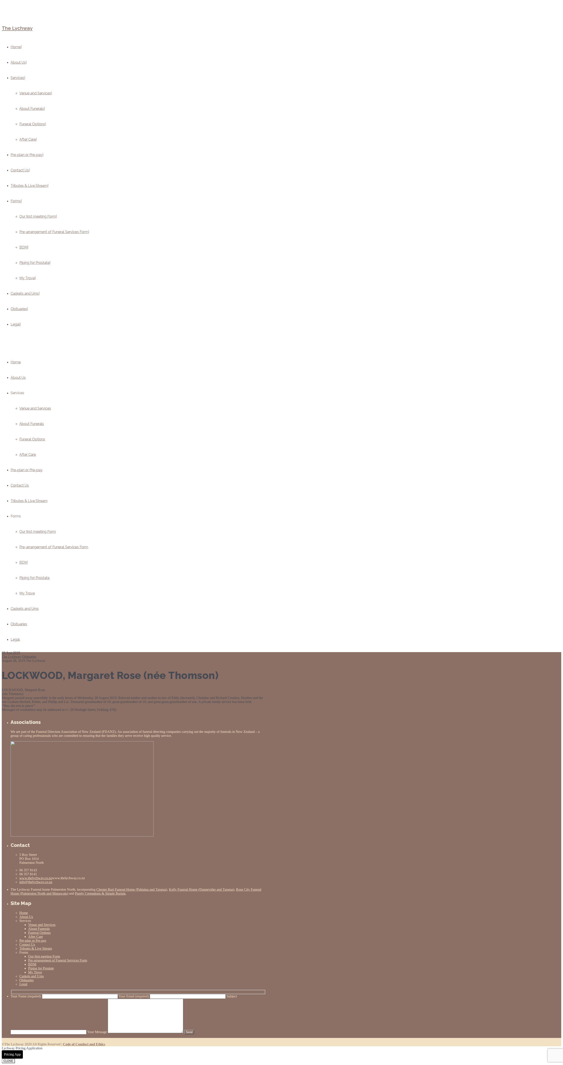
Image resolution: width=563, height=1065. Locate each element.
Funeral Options (32, 439)
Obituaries (19, 624)
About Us (18, 377)
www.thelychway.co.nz (35, 878)
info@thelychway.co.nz (35, 882)
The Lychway (17, 28)
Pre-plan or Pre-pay (26, 470)
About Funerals (31, 424)
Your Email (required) (134, 996)
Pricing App (12, 1054)
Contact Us (20, 485)
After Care (27, 454)
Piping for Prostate (34, 578)
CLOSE (8, 1061)
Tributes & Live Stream (29, 501)
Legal (15, 639)
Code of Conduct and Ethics (84, 1044)
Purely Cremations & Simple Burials (100, 893)
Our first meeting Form (37, 532)
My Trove (27, 593)
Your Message (97, 1032)
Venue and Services (35, 408)
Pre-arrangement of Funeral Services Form (53, 547)
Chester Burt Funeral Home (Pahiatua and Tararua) (131, 889)
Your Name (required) (26, 996)
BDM (23, 562)
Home (16, 362)
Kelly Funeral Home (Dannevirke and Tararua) (201, 889)
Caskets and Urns (25, 609)
